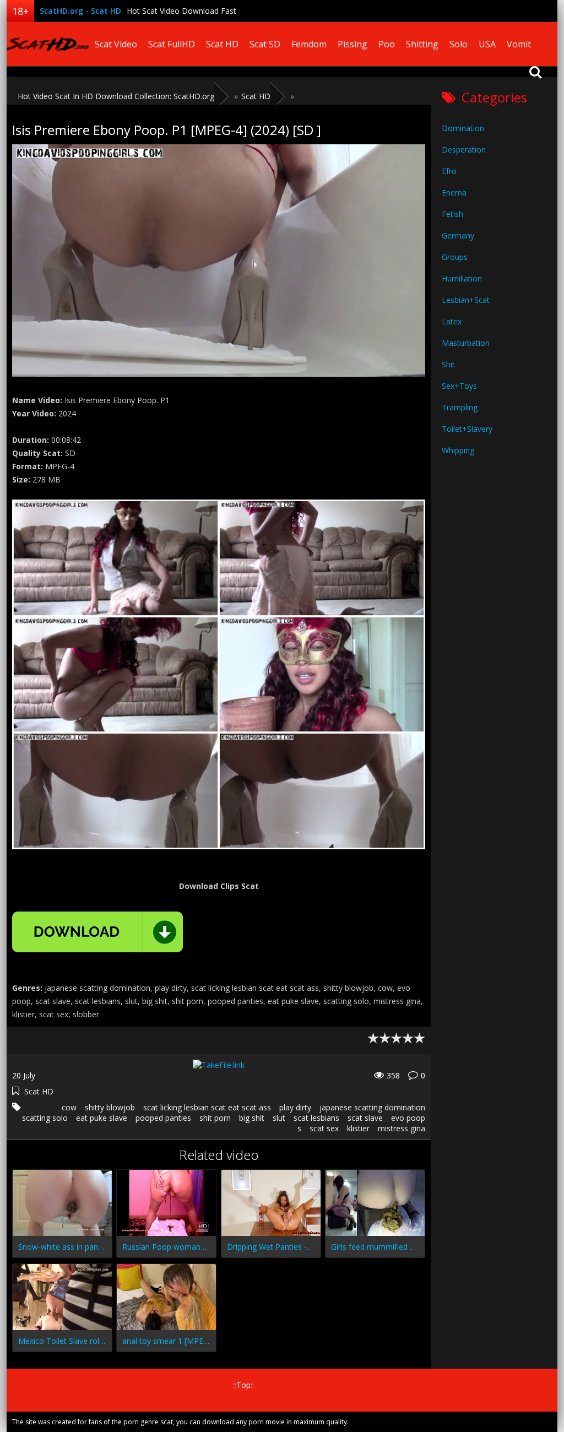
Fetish (452, 214)
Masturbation (466, 343)
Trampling (460, 407)
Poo (386, 44)
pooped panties (163, 1118)
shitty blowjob (110, 1107)
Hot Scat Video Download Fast (181, 11)
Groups (455, 257)
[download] (97, 932)
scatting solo (45, 1118)
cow (69, 1107)
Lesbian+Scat (466, 300)
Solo (458, 44)
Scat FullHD (171, 44)
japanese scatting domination (372, 1107)
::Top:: (243, 1385)
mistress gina (401, 1128)
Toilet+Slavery (467, 429)
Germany (458, 235)
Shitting (422, 44)
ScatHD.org (48, 44)
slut (279, 1118)
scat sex (324, 1128)
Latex (452, 321)
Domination (463, 128)
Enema (454, 192)
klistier (358, 1128)
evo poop (408, 1118)
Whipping (458, 450)
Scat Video (116, 44)
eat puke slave (101, 1118)
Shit (448, 364)
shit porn (215, 1118)
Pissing (352, 44)
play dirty (295, 1107)
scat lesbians (316, 1118)
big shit (251, 1118)
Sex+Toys (459, 386)
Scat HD (222, 44)
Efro (449, 171)
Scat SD (265, 44)
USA (487, 44)
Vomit (519, 44)
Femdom (309, 44)
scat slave (365, 1118)
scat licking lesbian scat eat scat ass (207, 1107)
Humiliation (462, 278)
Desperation (464, 149)
